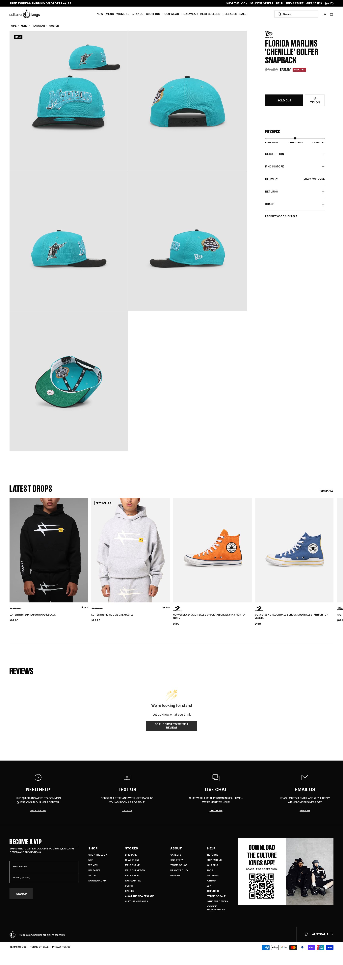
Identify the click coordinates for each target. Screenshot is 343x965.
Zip (209, 885)
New (100, 14)
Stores (131, 848)
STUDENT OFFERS (261, 3)
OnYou (211, 880)
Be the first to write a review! (171, 726)
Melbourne (132, 865)
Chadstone (132, 860)
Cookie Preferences (216, 908)
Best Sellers (210, 14)
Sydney (129, 891)
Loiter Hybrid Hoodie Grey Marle (112, 614)
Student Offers (217, 901)
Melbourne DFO (135, 870)
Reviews (175, 875)
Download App (97, 880)
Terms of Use (178, 865)
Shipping (212, 865)
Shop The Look (97, 854)
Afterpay (213, 875)
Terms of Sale (216, 896)
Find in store (274, 166)
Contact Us (214, 860)
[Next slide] (333, 550)
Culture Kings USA (136, 901)
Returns (212, 854)
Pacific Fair (132, 875)
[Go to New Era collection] (275, 34)
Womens (122, 14)
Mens (110, 14)
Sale (243, 14)
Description (274, 154)
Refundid (213, 891)
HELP (279, 3)
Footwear (171, 14)
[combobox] (296, 14)
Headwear (190, 14)
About (176, 848)
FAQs (210, 870)
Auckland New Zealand (139, 896)
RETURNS (271, 192)
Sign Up (21, 894)
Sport (92, 875)
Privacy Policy (179, 870)
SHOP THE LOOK (236, 3)
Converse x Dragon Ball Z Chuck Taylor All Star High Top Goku (209, 616)
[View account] (325, 14)
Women (92, 865)
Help (211, 848)
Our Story (176, 860)
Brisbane (131, 854)
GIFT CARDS (314, 3)
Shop (93, 848)
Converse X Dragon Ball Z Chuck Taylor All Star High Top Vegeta (291, 616)
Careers (175, 854)
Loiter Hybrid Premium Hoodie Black (33, 614)
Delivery (295, 179)
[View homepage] (25, 13)
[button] (331, 14)
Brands (137, 14)
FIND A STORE (294, 3)
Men (90, 860)
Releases (230, 14)
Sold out (284, 100)
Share (269, 204)
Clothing (153, 14)
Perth (129, 885)
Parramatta (133, 880)
